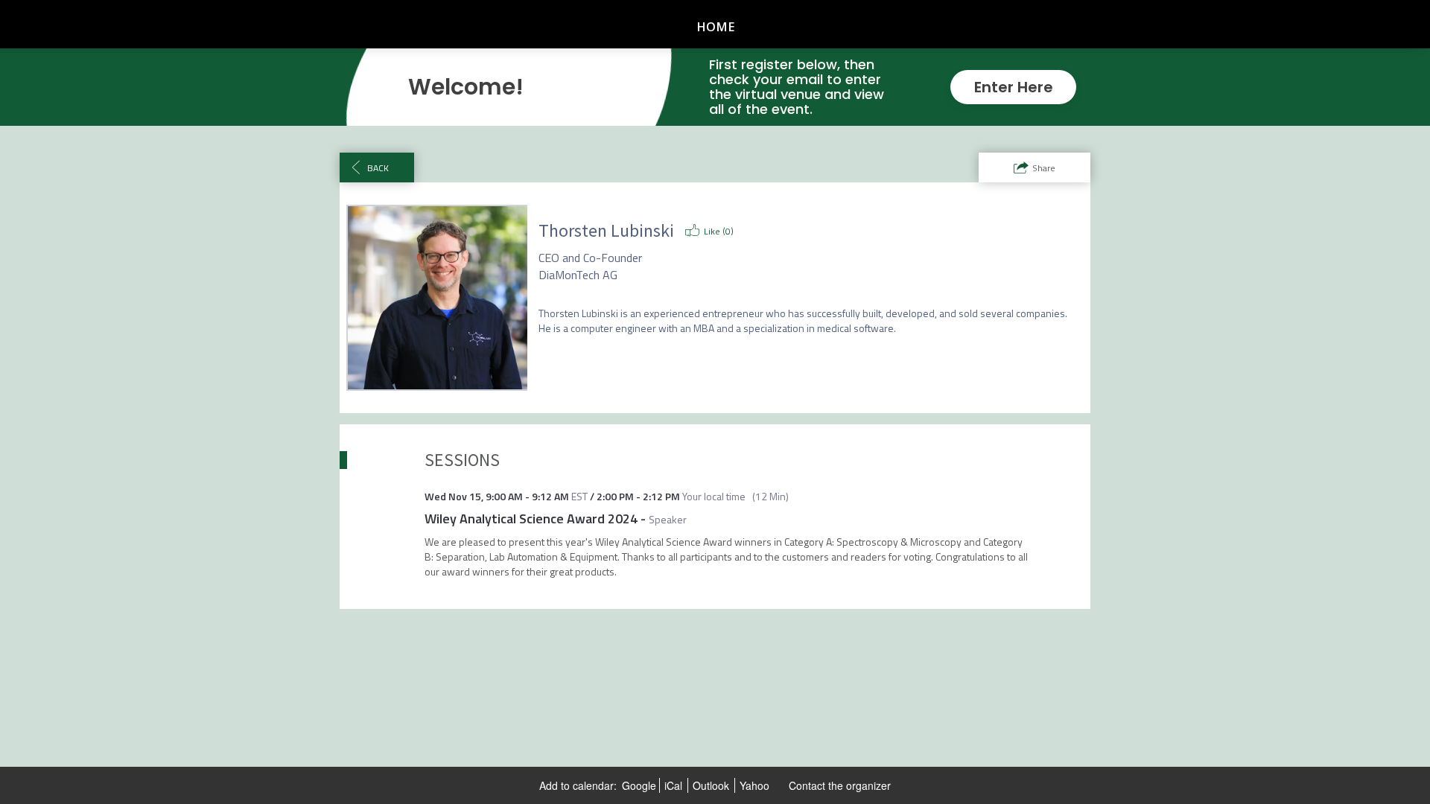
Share (1043, 168)
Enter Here (1013, 87)
